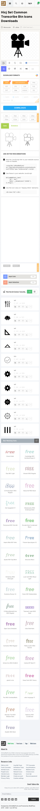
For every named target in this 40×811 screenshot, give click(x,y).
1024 (23, 119)
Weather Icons (30, 769)
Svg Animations (30, 767)
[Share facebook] (2, 799)
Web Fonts (11, 743)
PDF (6, 86)
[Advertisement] (20, 229)
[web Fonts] (36, 441)
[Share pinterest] (12, 799)
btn (15, 356)
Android (24, 90)
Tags (26, 743)
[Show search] (16, 3)
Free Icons (19, 743)
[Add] (15, 306)
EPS (16, 86)
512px (15, 119)
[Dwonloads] (26, 306)
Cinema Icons (30, 772)
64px (24, 116)
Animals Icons (5, 769)
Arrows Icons (17, 769)
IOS (34, 90)
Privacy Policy (5, 778)
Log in (30, 3)
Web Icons (33, 743)
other (17, 27)
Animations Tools (19, 767)
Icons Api (28, 774)
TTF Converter (30, 765)
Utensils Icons (5, 774)
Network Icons (18, 772)
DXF (6, 90)
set (15, 300)
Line (15, 90)
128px (32, 116)
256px (6, 119)
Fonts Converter (6, 767)
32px (15, 116)
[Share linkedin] (16, 799)
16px (6, 116)
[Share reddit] (5, 799)
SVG (6, 82)
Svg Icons (3, 3)
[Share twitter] (9, 799)
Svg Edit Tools (18, 765)
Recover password (31, 776)
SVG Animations (20, 82)
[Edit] (19, 306)
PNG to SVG (4, 765)
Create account (18, 776)
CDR (24, 86)
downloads (20, 108)
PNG (33, 82)
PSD (33, 86)
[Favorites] (23, 306)
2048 (32, 119)
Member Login (5, 776)
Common (6, 266)
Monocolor (7, 27)
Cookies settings (18, 778)
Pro (26, 69)
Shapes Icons (18, 774)
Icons (5, 125)
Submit (33, 799)
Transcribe (16, 266)
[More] (30, 306)
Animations (14, 125)
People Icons (5, 772)
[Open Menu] (22, 3)
